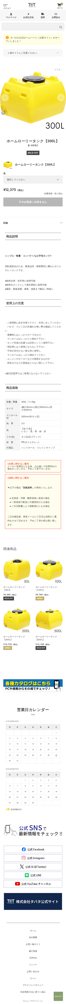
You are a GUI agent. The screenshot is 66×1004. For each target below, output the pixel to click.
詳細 (5, 222)
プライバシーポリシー (33, 985)
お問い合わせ (33, 971)
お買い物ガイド (33, 944)
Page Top (58, 996)
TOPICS (33, 957)
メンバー (33, 964)
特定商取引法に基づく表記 (33, 991)
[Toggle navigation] (5, 5)
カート (33, 978)
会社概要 (33, 937)
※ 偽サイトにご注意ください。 (23, 52)
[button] (5, 97)
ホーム (33, 930)
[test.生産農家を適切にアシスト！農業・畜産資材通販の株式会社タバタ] (32, 5)
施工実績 (33, 951)
